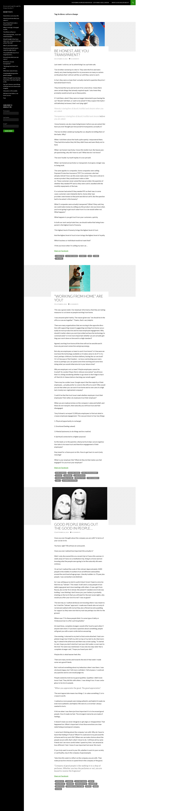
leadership (68, 475)
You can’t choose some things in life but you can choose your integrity (11, 86)
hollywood (60, 783)
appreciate (59, 781)
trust (58, 480)
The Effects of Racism (9, 32)
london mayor (80, 475)
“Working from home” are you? (78, 298)
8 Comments (75, 59)
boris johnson (61, 472)
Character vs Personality (10, 91)
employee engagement (89, 472)
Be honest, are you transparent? (71, 53)
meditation (60, 786)
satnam (58, 789)
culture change (71, 256)
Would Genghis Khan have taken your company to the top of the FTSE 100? (11, 41)
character (59, 256)
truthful (59, 258)
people (88, 786)
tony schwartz (93, 478)
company (69, 781)
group (91, 781)
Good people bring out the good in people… (76, 526)
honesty (83, 256)
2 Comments (74, 304)
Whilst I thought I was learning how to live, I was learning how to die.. (11, 80)
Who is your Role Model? (10, 45)
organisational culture (64, 478)
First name (6, 111)
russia (96, 786)
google (58, 475)
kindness (70, 783)
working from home (70, 480)
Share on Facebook (61, 251)
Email (5, 124)
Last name (6, 117)
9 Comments (76, 532)
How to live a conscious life (11, 16)
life (90, 256)
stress (96, 256)
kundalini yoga (81, 783)
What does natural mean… (10, 71)
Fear (4, 98)
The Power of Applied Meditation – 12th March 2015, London (90, 2)
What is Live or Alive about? (120, 2)
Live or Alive (8, 2)
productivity (80, 478)
